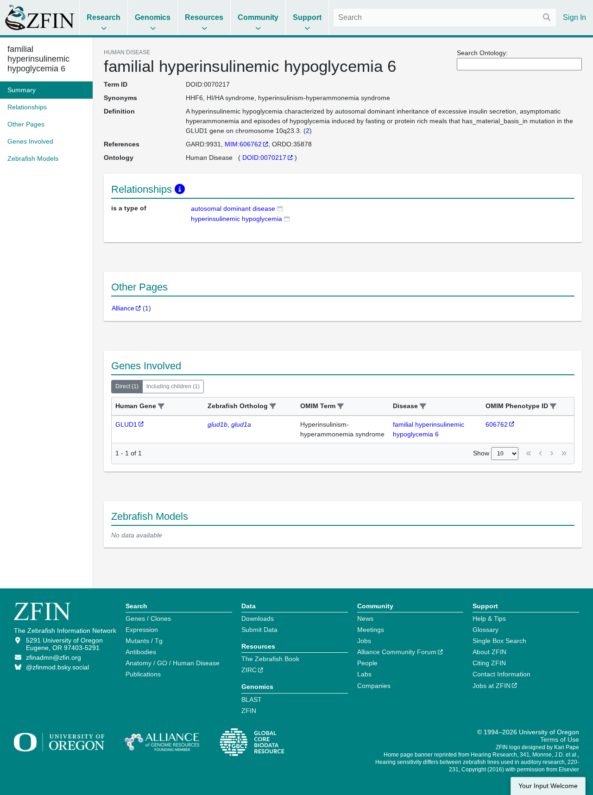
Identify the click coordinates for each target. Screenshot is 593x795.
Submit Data (259, 629)
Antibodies (141, 652)
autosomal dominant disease (233, 208)
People (367, 663)
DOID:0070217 (264, 157)
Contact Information (501, 674)
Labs (364, 674)
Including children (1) (173, 386)
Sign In (574, 17)
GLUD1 (126, 424)
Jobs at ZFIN (492, 685)
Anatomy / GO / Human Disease (173, 663)
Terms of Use (559, 739)
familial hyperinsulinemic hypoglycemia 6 (38, 58)
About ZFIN (489, 652)
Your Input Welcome (548, 785)
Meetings (370, 629)
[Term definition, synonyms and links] (280, 208)
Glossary (485, 629)
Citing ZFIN (489, 663)
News (365, 618)
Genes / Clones (148, 618)
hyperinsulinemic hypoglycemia (236, 218)
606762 (497, 424)
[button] (161, 406)
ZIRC (249, 670)
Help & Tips (489, 618)
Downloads (257, 618)
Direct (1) (127, 386)
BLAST (251, 699)
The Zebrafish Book (270, 658)
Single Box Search (499, 640)
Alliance (123, 308)
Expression (142, 629)
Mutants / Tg (144, 640)
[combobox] (445, 17)
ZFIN (248, 710)
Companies (374, 685)
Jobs (364, 640)
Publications (143, 674)
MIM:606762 (243, 144)
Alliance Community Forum (396, 652)
